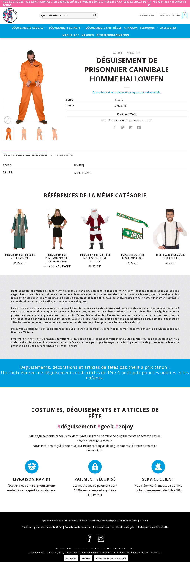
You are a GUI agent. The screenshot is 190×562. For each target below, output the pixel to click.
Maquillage (70, 35)
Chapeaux (130, 27)
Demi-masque (132, 120)
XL (121, 106)
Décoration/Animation (112, 35)
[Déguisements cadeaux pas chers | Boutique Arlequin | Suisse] (18, 15)
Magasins (70, 520)
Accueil (118, 53)
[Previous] (8, 87)
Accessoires (168, 27)
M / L (116, 106)
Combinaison (116, 120)
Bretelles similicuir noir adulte (170, 256)
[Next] (54, 87)
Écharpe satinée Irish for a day (132, 256)
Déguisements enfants (65, 27)
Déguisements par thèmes (104, 27)
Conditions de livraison (78, 527)
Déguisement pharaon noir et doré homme (57, 258)
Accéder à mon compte (103, 520)
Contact (83, 520)
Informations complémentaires (25, 155)
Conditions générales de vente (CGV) (41, 527)
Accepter (71, 558)
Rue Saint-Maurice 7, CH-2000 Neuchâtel (52, 1)
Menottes (133, 53)
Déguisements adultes (27, 27)
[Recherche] (95, 15)
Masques (87, 35)
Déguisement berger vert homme (20, 256)
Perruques (147, 27)
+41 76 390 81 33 (157, 1)
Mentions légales (125, 527)
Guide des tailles (61, 155)
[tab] (25, 155)
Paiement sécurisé (103, 527)
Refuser (86, 558)
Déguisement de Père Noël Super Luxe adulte (95, 258)
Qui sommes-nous (52, 520)
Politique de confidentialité (153, 527)
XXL (126, 106)
